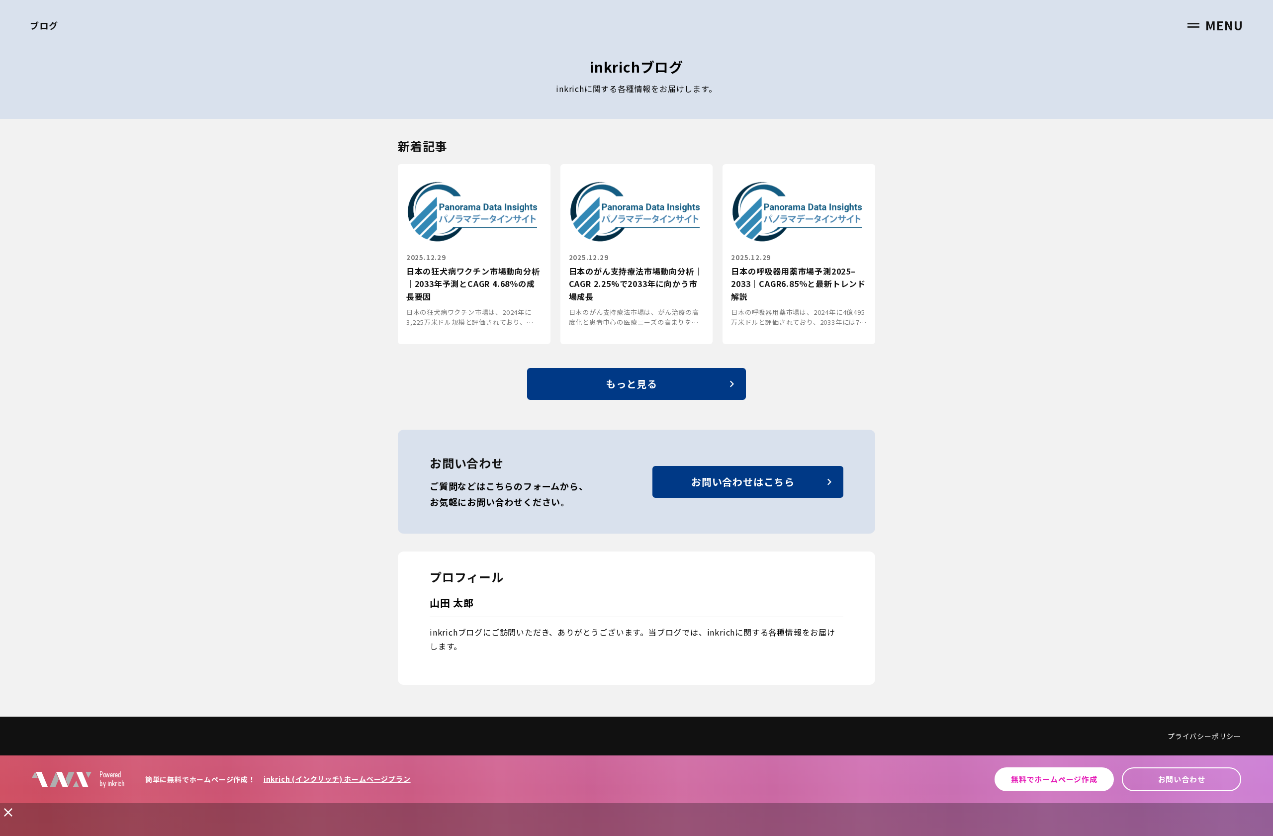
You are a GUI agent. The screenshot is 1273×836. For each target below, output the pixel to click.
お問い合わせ (1181, 779)
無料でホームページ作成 (1054, 779)
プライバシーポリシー (1204, 736)
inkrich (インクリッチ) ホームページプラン (337, 778)
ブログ (44, 25)
